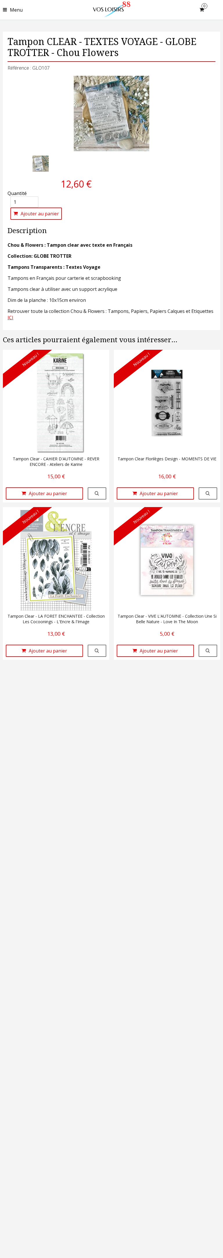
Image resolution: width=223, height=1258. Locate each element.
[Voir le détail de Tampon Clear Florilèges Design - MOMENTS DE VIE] (208, 493)
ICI (10, 317)
